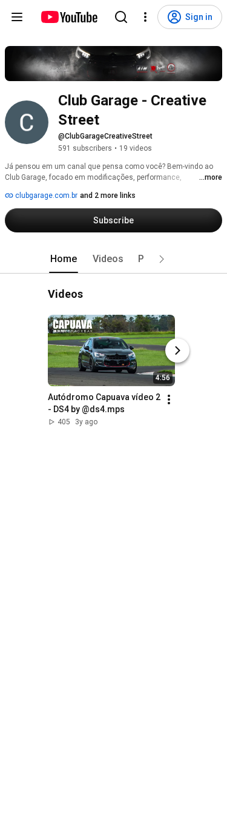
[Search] (121, 17)
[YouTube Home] (68, 17)
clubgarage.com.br (45, 195)
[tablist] (114, 259)
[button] (161, 259)
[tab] (63, 259)
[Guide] (17, 17)
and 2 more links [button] (108, 195)
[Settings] (145, 17)
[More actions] (169, 399)
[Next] (177, 350)
